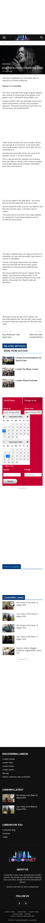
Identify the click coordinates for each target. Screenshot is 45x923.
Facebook (6, 833)
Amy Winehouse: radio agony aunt (11, 336)
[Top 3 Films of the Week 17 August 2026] (8, 640)
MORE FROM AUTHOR (16, 350)
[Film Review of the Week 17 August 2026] (8, 628)
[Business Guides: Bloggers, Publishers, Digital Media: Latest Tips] (8, 651)
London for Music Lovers (27, 369)
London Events (8, 770)
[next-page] (7, 392)
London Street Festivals (26, 380)
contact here (34, 887)
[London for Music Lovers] (8, 372)
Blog (4, 363)
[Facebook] (19, 903)
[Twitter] (25, 903)
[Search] (41, 37)
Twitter (5, 837)
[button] (4, 37)
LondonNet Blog (8, 830)
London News (12, 43)
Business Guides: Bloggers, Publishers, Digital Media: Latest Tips (28, 650)
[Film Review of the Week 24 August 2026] (8, 605)
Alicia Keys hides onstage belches (36, 336)
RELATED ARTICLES (14, 346)
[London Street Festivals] (8, 383)
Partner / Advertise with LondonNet (16, 777)
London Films (7, 762)
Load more (21, 659)
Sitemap (5, 773)
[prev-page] (3, 392)
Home (3, 43)
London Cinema (8, 759)
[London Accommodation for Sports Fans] (8, 360)
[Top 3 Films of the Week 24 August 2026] (8, 617)
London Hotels (8, 766)
